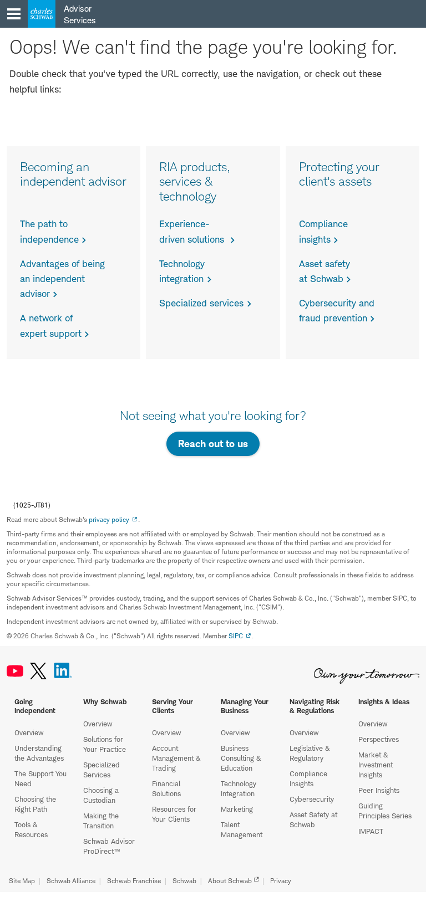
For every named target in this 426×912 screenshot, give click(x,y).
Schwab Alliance (71, 881)
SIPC (236, 636)
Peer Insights (378, 790)
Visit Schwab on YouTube (15, 671)
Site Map (22, 881)
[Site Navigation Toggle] (14, 14)
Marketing (237, 809)
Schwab (184, 881)
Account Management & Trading (176, 758)
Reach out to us (213, 443)
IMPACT (370, 831)
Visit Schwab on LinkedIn (63, 671)
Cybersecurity (312, 799)
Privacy (280, 881)
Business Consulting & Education (241, 758)
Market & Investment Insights (375, 764)
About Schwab (230, 881)
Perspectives (378, 739)
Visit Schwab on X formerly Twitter (38, 671)
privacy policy (109, 519)
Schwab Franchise (134, 881)
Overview (28, 732)
